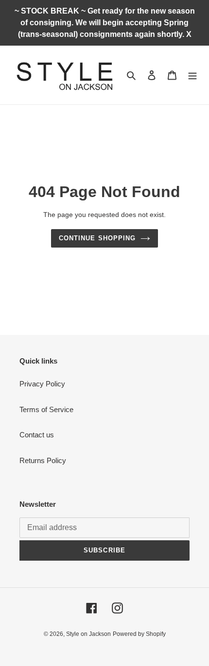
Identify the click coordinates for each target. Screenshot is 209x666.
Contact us (36, 435)
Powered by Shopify (139, 634)
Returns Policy (42, 460)
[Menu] (192, 75)
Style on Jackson (88, 634)
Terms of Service (46, 409)
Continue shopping (97, 238)
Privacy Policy (42, 384)
